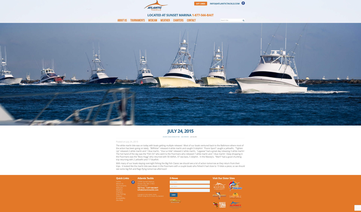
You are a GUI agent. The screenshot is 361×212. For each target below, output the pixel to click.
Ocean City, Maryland (157, 196)
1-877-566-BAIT (203, 15)
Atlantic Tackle (152, 194)
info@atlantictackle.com (225, 3)
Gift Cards (200, 3)
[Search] (243, 20)
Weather (165, 20)
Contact (191, 20)
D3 (150, 196)
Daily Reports (185, 136)
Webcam (152, 20)
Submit (174, 195)
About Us (122, 20)
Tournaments (137, 20)
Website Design (142, 196)
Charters (178, 20)
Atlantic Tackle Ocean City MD (171, 136)
